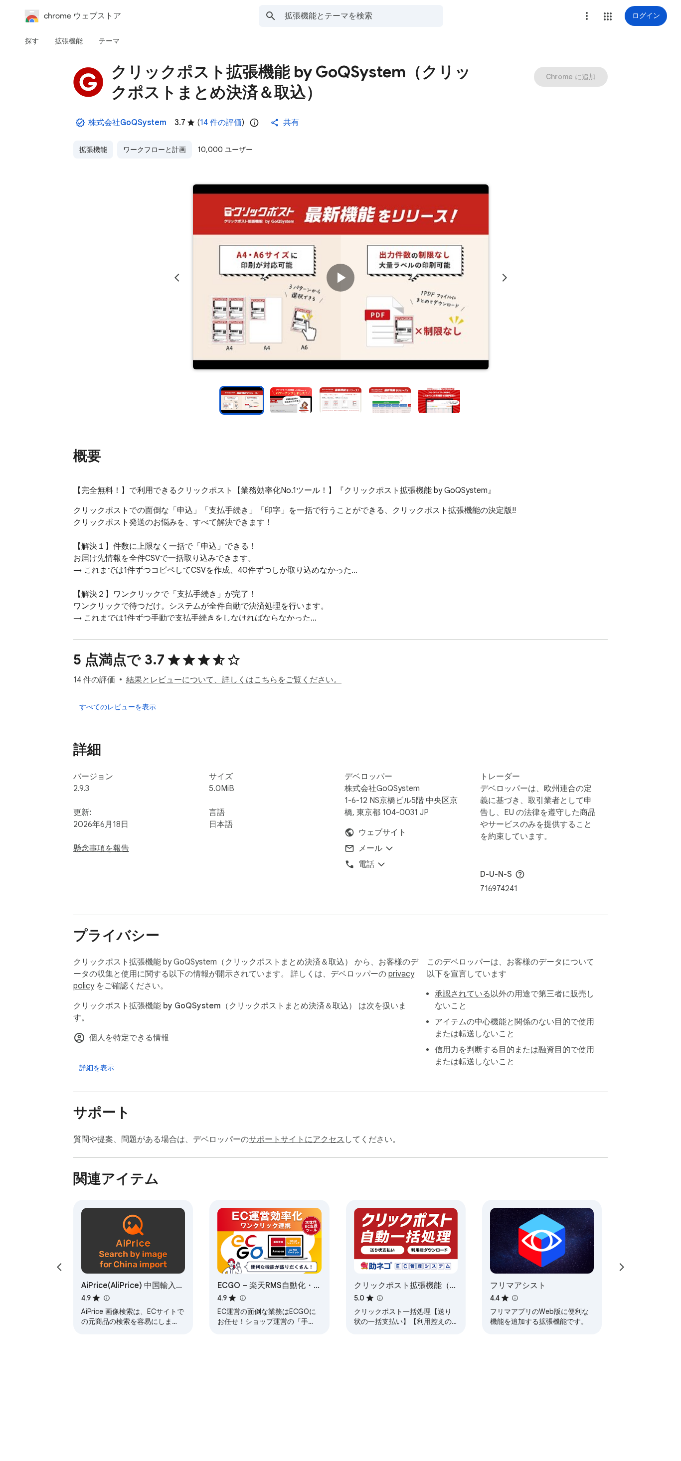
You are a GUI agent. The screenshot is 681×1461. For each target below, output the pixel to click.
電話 (366, 864)
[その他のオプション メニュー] (587, 16)
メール (370, 848)
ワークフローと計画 (154, 149)
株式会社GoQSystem (127, 123)
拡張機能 (93, 149)
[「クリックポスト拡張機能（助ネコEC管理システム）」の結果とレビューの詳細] (380, 1298)
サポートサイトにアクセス (296, 1139)
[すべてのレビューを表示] (117, 707)
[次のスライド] (504, 278)
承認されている (463, 994)
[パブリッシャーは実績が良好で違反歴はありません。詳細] (80, 123)
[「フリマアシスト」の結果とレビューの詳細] (515, 1298)
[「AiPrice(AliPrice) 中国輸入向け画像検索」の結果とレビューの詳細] (106, 1298)
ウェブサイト (382, 832)
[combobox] (364, 16)
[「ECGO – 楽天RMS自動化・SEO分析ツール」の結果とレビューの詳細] (242, 1298)
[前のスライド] (177, 278)
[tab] (32, 41)
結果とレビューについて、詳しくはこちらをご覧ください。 (233, 680)
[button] (608, 16)
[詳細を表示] (96, 1068)
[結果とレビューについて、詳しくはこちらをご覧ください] (520, 874)
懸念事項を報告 (101, 848)
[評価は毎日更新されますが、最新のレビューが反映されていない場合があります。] (254, 123)
